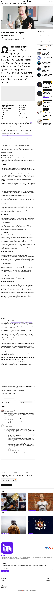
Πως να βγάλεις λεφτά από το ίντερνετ (47, 75)
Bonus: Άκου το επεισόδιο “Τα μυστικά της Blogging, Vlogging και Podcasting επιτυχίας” (25, 116)
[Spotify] (49, 42)
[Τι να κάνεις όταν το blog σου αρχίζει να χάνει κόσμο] (40, 502)
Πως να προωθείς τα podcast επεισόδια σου (8, 106)
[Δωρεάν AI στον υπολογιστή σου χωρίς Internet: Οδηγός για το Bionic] (39, 93)
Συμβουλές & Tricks (6, 533)
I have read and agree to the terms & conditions (11, 573)
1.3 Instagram (7, 114)
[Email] (31, 39)
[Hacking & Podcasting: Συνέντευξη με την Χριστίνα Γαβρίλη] (39, 121)
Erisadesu (9, 425)
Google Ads (18, 351)
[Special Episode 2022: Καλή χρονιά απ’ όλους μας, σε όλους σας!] (39, 112)
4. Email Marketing (23, 105)
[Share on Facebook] (26, 39)
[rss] (49, 46)
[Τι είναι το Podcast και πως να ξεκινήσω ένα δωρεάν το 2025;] (13, 502)
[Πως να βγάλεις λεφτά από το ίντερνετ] (39, 75)
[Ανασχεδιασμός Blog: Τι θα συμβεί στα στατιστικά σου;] (39, 53)
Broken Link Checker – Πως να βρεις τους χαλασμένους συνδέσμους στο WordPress (46, 69)
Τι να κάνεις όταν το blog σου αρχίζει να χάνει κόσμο (39, 511)
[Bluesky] (41, 46)
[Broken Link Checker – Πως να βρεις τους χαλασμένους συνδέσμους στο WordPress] (39, 69)
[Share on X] (27, 39)
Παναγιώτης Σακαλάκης (15, 418)
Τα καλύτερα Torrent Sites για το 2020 (46, 63)
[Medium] (41, 42)
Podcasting (6, 398)
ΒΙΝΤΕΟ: (39, 79)
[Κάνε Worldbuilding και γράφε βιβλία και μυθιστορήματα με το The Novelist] (39, 84)
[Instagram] (49, 34)
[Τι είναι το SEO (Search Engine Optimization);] (39, 58)
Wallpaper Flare (13, 393)
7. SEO (21, 111)
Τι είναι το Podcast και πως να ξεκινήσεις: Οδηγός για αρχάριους (15, 133)
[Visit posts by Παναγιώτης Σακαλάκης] (2, 38)
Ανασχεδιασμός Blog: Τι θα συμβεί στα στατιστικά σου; (47, 53)
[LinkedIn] (49, 38)
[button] (2, 1)
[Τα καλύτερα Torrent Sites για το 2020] (39, 63)
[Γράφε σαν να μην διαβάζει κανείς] (13, 525)
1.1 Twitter (6, 110)
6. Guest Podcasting (23, 109)
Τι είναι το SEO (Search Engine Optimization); (47, 58)
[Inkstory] (27, 1)
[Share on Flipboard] (29, 39)
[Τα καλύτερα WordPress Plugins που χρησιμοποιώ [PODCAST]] (40, 525)
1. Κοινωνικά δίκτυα (7, 108)
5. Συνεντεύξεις (22, 107)
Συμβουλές (11, 398)
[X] (41, 34)
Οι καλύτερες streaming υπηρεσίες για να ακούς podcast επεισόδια (15, 138)
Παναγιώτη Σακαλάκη (33, 590)
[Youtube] (41, 38)
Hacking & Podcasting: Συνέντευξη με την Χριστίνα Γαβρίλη (47, 122)
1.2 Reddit (6, 112)
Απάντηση (32, 435)
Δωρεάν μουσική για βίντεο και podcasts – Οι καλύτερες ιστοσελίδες (15, 136)
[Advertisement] (18, 93)
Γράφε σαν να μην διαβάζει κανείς (9, 535)
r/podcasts (13, 193)
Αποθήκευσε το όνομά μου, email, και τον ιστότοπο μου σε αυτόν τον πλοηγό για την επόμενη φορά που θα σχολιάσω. (18, 476)
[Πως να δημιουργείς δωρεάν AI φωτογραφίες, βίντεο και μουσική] (39, 103)
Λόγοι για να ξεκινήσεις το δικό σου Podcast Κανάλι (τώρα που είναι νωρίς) (17, 135)
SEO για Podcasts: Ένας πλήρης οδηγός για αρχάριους (21, 322)
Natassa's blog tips (11, 410)
